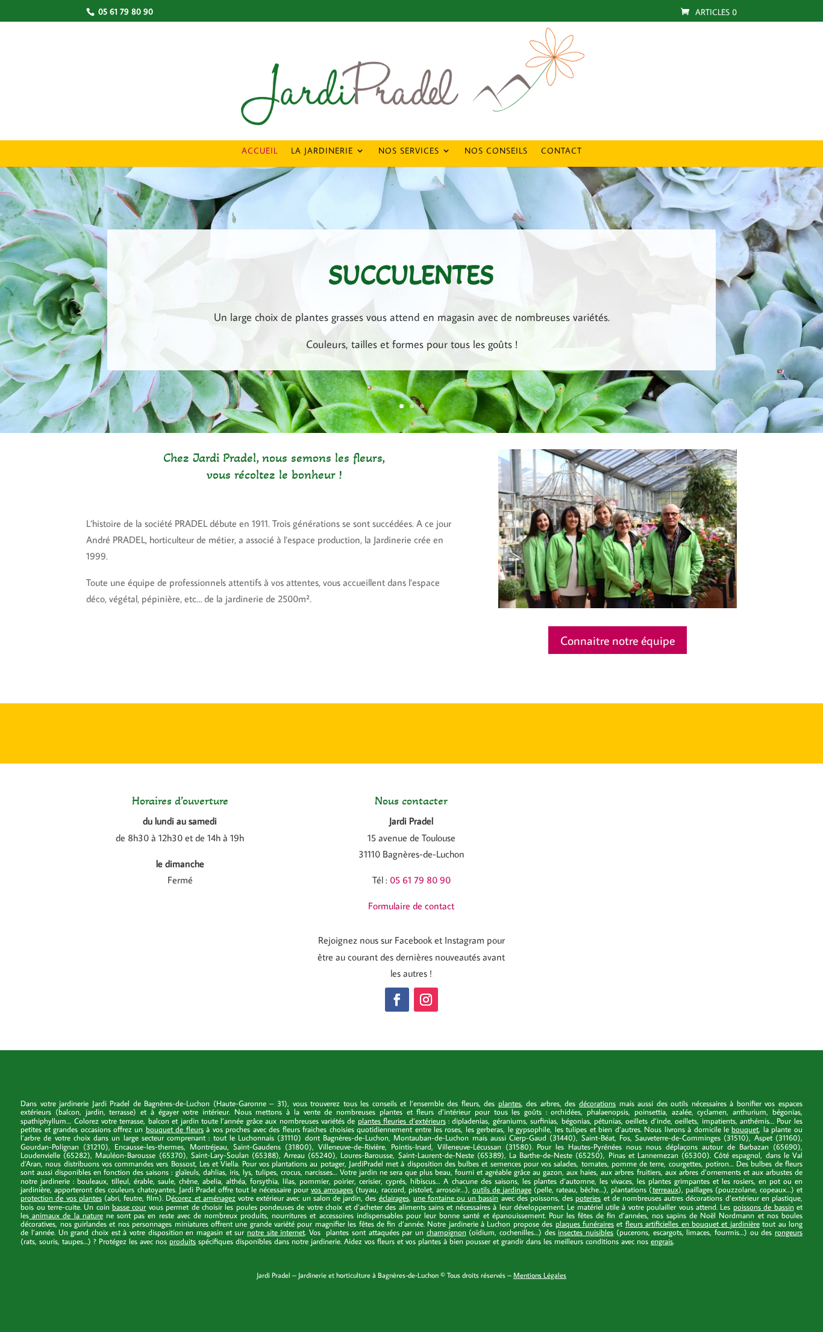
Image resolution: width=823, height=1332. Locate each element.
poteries (588, 1198)
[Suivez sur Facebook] (397, 1000)
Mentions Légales (539, 1275)
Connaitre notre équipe (617, 640)
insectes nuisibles (585, 1232)
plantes (509, 1103)
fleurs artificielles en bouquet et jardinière (692, 1223)
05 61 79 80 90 (420, 880)
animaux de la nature (66, 1215)
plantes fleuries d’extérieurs (402, 1120)
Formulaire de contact (411, 906)
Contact (561, 151)
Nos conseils (496, 151)
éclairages (394, 1198)
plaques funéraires (584, 1223)
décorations (597, 1103)
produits (182, 1241)
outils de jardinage (501, 1189)
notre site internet (276, 1232)
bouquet (745, 1129)
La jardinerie (322, 151)
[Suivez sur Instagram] (426, 1000)
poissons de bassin (763, 1207)
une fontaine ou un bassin (456, 1198)
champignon (446, 1232)
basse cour (129, 1207)
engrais (662, 1241)
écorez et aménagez (203, 1198)
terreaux (665, 1189)
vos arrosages (332, 1189)
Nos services (408, 151)
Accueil (260, 151)
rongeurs (789, 1232)
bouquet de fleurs (175, 1129)
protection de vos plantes (61, 1198)
